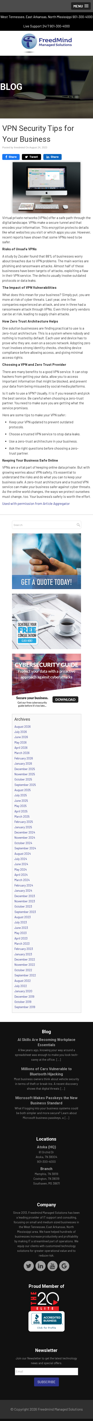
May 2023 (20, 933)
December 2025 (24, 769)
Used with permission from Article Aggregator (36, 503)
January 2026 (23, 763)
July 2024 (20, 859)
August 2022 (22, 981)
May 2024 (20, 869)
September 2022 (25, 975)
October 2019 (22, 1002)
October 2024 (23, 843)
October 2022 (23, 970)
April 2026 (21, 747)
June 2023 (21, 928)
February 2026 (23, 758)
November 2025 (24, 774)
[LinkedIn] (40, 1266)
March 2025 (22, 816)
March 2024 (22, 880)
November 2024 (24, 837)
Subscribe (46, 1382)
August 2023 (22, 917)
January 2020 (23, 991)
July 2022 (20, 986)
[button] (81, 6)
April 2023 (21, 938)
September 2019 (24, 1007)
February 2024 (23, 885)
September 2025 (25, 785)
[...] (58, 1059)
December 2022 (24, 959)
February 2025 (23, 822)
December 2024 (24, 832)
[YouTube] (52, 1266)
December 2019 (24, 996)
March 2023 (22, 943)
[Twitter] (29, 1266)
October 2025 (23, 779)
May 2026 (20, 742)
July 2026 (20, 732)
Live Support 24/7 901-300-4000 (46, 26)
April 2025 (21, 811)
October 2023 (23, 906)
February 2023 (23, 949)
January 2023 (23, 954)
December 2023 (24, 896)
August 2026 (22, 726)
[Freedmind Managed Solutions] (46, 43)
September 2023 (25, 912)
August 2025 (22, 790)
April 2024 (21, 875)
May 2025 (20, 806)
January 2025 (23, 827)
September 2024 (25, 848)
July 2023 (20, 922)
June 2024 (21, 864)
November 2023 (24, 901)
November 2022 (24, 964)
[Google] (64, 1266)
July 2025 (20, 795)
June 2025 (21, 800)
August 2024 (22, 853)
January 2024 (23, 890)
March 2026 (22, 753)
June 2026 (21, 737)
